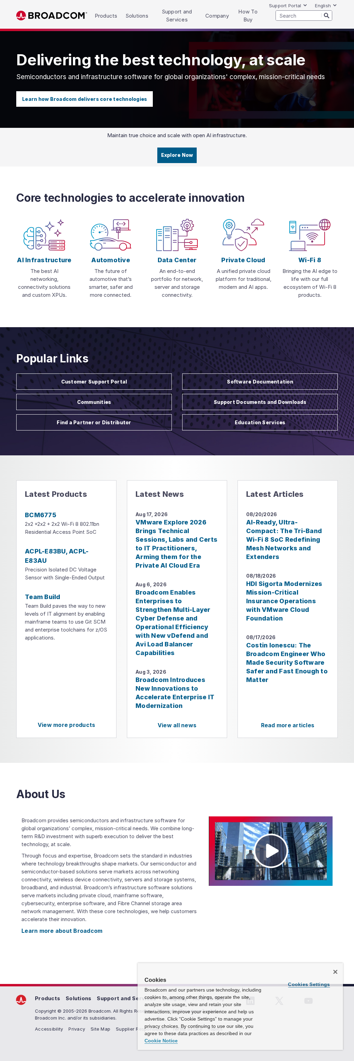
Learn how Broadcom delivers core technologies (84, 99)
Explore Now (177, 155)
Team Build (42, 596)
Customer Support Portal (94, 382)
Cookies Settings (309, 984)
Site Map (100, 1029)
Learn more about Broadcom (61, 930)
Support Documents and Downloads (260, 402)
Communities (94, 402)
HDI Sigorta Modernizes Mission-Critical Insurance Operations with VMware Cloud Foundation (284, 601)
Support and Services (126, 998)
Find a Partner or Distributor (94, 422)
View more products (66, 724)
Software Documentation (260, 382)
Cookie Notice (161, 1040)
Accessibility (49, 1029)
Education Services (260, 422)
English (323, 5)
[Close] (335, 972)
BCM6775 (40, 515)
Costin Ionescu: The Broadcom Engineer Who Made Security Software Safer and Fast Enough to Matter (287, 662)
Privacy (76, 1029)
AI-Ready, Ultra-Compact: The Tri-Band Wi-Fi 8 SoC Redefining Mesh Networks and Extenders (284, 539)
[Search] (327, 15)
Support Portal (285, 5)
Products (47, 998)
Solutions (78, 998)
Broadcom (51, 16)
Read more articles (288, 725)
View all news (177, 725)
